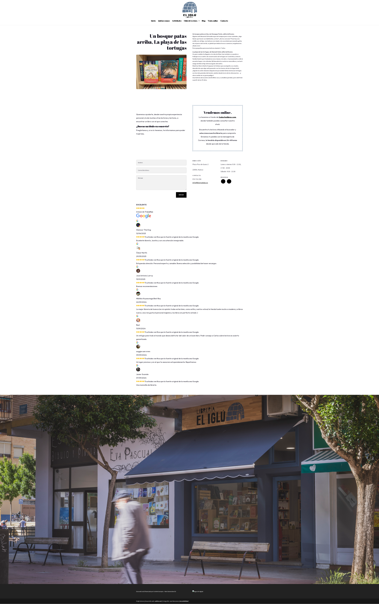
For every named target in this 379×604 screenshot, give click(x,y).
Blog (203, 21)
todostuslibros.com (227, 117)
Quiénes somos (164, 21)
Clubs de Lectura (190, 21)
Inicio (153, 21)
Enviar (181, 195)
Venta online (213, 21)
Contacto (224, 21)
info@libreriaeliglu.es (200, 183)
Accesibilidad (184, 601)
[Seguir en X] (223, 181)
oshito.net (158, 601)
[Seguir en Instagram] (229, 181)
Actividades (176, 21)
